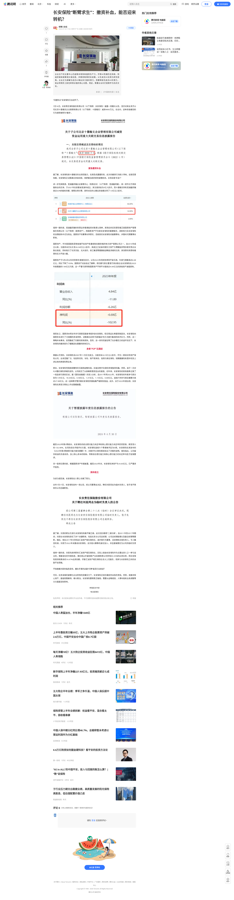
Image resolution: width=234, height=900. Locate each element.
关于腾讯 (56, 882)
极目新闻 (56, 682)
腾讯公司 (91, 892)
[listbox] (94, 703)
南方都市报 (57, 702)
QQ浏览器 (120, 882)
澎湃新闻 (56, 741)
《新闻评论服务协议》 (86, 808)
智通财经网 (57, 799)
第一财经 (56, 760)
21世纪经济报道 (59, 721)
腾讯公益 (112, 882)
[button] (174, 21)
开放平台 (90, 882)
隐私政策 (83, 882)
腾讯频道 (128, 882)
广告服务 (98, 882)
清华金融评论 (58, 780)
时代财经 (56, 643)
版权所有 (98, 892)
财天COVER (57, 623)
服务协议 (75, 882)
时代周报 (56, 662)
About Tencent (66, 882)
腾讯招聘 (105, 882)
